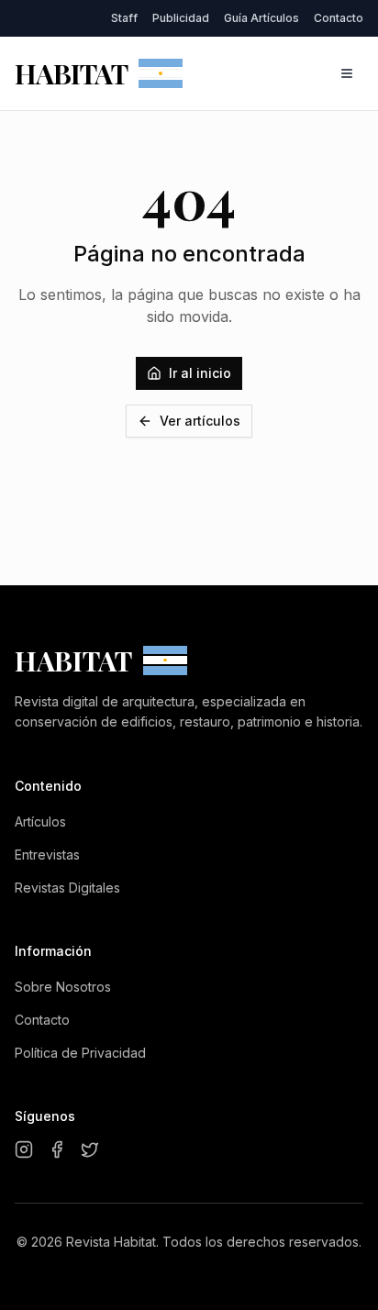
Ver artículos (200, 420)
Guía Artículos (261, 18)
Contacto (338, 18)
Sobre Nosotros (63, 986)
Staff (124, 18)
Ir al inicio (200, 373)
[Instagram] (24, 1149)
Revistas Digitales (67, 887)
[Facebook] (57, 1149)
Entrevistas (47, 854)
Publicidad (180, 18)
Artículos (40, 821)
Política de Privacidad (80, 1052)
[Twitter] (90, 1149)
